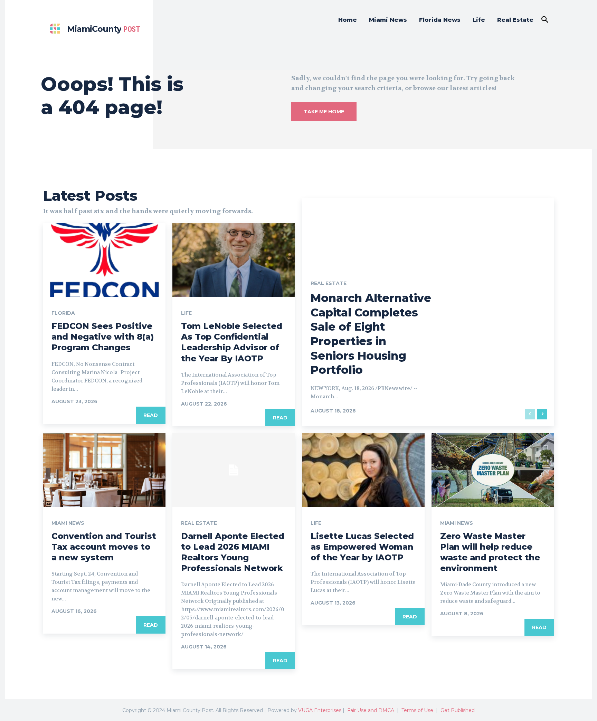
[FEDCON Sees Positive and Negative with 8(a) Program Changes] (104, 260)
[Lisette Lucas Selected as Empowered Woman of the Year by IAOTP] (363, 470)
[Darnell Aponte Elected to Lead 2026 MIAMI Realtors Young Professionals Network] (233, 470)
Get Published (457, 710)
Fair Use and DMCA (370, 710)
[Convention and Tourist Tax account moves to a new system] (104, 470)
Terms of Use (417, 710)
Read (150, 415)
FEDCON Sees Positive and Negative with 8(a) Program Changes (102, 336)
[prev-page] (530, 414)
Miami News (67, 523)
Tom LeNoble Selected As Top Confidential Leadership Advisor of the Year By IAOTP (231, 342)
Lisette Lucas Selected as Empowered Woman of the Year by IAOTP (362, 546)
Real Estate (329, 283)
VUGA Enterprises (319, 710)
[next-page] (542, 414)
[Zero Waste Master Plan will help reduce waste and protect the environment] (493, 470)
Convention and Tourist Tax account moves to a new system (103, 546)
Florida (63, 313)
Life (186, 313)
